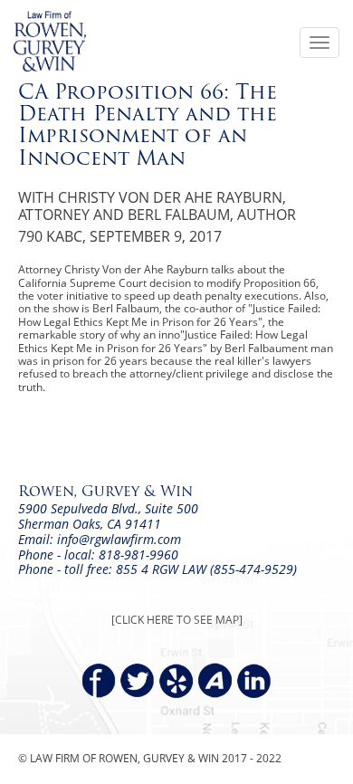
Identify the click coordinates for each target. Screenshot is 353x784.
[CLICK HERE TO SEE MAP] (177, 619)
